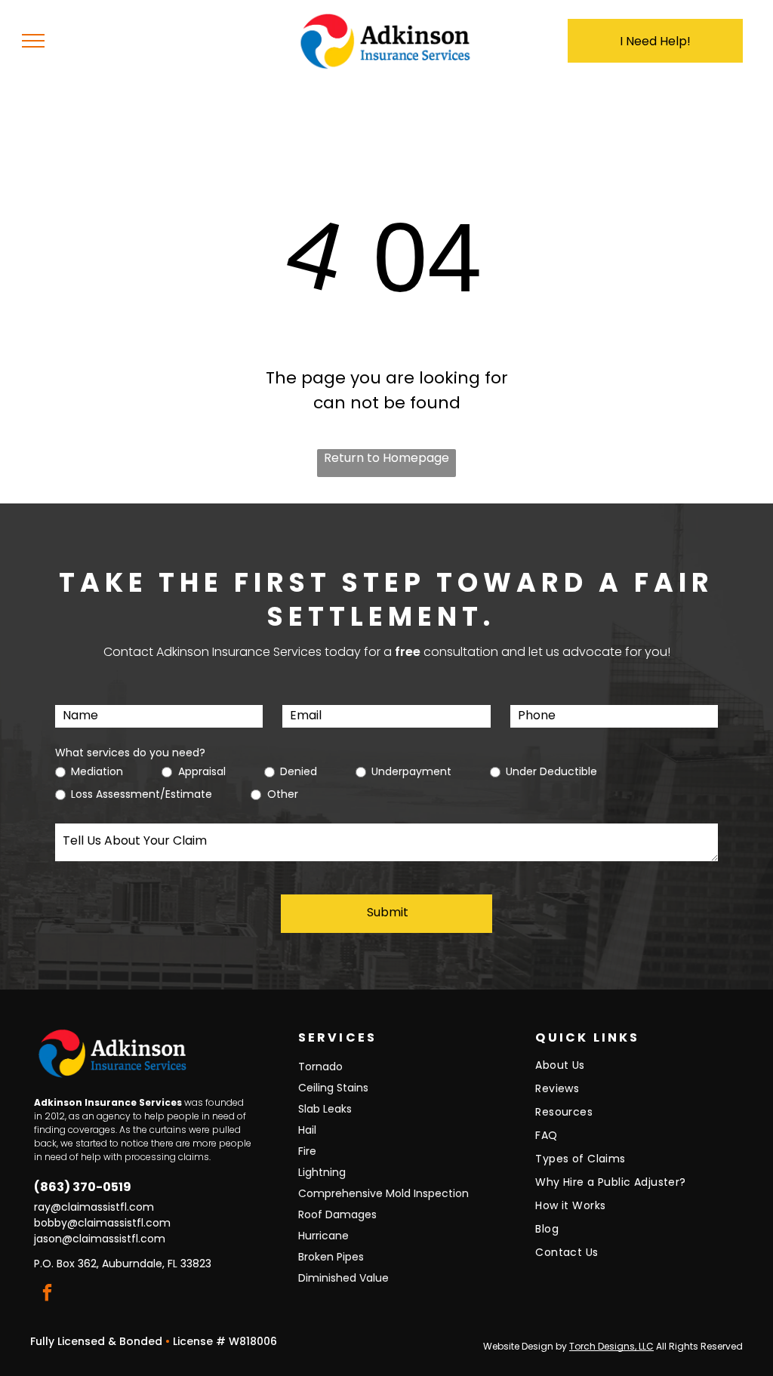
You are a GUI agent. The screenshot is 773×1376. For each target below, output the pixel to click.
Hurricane (323, 1235)
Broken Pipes (331, 1256)
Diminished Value (343, 1277)
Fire (307, 1151)
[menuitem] (633, 1069)
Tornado (320, 1066)
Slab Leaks (325, 1108)
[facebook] (47, 1294)
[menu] (33, 40)
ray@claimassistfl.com (94, 1206)
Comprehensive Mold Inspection (383, 1193)
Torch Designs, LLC (611, 1346)
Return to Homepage (386, 457)
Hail (307, 1129)
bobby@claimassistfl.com (102, 1222)
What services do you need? (130, 752)
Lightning (322, 1172)
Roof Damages (337, 1214)
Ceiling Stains (333, 1087)
